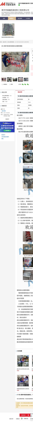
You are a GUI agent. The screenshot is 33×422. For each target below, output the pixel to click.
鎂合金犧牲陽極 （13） (7, 95)
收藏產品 (5, 84)
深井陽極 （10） (5, 97)
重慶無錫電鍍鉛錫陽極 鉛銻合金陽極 (9, 37)
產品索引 (3, 134)
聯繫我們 (18, 418)
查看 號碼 (4, 111)
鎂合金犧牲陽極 (11, 42)
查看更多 (7, 119)
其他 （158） (5, 101)
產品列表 (5, 42)
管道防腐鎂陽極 (29, 398)
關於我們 (11, 418)
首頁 (1, 42)
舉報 (12, 84)
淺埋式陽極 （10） (6, 99)
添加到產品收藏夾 (5, 136)
